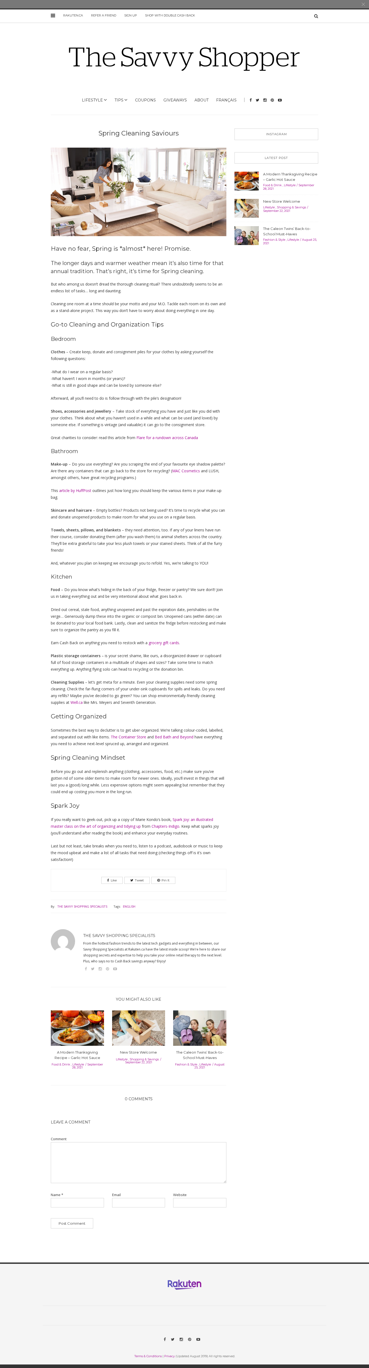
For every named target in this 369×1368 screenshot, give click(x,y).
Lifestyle (92, 100)
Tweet (139, 880)
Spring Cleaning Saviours (138, 133)
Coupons (145, 100)
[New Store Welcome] (138, 1030)
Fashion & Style (186, 1064)
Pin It (165, 880)
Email (116, 1195)
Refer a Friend (103, 15)
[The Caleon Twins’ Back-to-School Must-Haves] (199, 1030)
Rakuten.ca (73, 15)
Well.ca (77, 702)
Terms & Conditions (148, 1356)
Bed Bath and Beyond (174, 736)
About (201, 100)
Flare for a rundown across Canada (167, 437)
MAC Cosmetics (186, 470)
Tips (119, 100)
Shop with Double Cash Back (170, 15)
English (129, 906)
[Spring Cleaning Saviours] (138, 196)
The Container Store (128, 736)
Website (180, 1195)
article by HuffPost (75, 490)
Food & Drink (61, 1064)
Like (114, 880)
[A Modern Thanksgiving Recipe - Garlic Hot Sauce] (77, 1030)
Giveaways (175, 100)
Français (226, 100)
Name (57, 1195)
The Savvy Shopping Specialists (82, 906)
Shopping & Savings (144, 1059)
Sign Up (130, 15)
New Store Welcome (138, 1052)
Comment (58, 1139)
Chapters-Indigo (165, 826)
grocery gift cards (164, 642)
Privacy (169, 1356)
